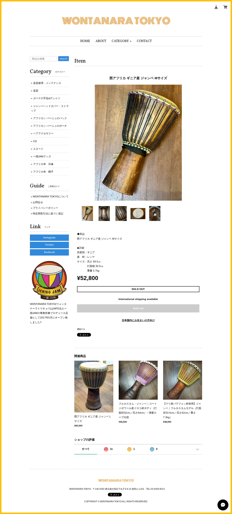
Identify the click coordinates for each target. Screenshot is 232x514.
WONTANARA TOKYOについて (51, 196)
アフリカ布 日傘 (43, 164)
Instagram (49, 237)
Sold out (138, 308)
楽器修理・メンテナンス (47, 83)
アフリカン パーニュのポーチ (50, 125)
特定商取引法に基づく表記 (48, 213)
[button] (121, 41)
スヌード (38, 148)
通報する (81, 329)
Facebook (49, 252)
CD (35, 141)
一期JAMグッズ (42, 156)
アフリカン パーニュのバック (50, 118)
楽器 (35, 90)
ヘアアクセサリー (43, 133)
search (63, 58)
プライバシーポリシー (45, 207)
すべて (86, 448)
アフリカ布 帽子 (43, 171)
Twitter (49, 245)
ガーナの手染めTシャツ (46, 98)
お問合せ (38, 202)
